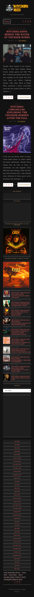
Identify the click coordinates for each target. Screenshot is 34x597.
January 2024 (17, 542)
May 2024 (17, 528)
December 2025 (17, 464)
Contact (24, 572)
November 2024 (17, 508)
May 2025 (17, 488)
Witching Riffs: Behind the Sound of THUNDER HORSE (17, 34)
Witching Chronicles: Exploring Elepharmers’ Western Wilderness (20, 359)
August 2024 (17, 518)
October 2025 (17, 471)
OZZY (5, 575)
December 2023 (17, 545)
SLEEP (20, 575)
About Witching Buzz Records (12, 572)
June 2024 (17, 525)
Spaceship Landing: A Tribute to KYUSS (15, 577)
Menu (7, 21)
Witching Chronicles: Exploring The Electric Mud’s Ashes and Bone (20, 295)
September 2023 (17, 555)
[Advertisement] (17, 416)
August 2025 (17, 478)
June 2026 (17, 444)
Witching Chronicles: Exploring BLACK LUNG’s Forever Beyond (21, 350)
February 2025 (17, 498)
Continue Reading (24, 97)
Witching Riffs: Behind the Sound (17, 28)
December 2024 (17, 505)
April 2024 (17, 531)
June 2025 (17, 485)
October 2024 (17, 511)
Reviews (17, 103)
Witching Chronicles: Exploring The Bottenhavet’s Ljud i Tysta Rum (20, 369)
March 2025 (17, 495)
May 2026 (17, 448)
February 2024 (17, 538)
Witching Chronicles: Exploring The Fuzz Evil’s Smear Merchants (20, 313)
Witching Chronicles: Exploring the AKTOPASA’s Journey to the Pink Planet (20, 342)
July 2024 (16, 521)
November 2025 (17, 468)
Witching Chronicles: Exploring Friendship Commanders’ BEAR (20, 304)
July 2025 (16, 481)
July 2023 (16, 562)
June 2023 (17, 565)
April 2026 (17, 451)
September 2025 (17, 474)
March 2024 (17, 535)
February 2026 (17, 458)
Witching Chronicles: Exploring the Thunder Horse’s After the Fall (17, 112)
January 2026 (17, 461)
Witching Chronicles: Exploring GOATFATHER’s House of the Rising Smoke (21, 322)
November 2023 (17, 548)
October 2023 (17, 552)
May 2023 (17, 568)
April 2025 (17, 491)
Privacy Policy (13, 575)
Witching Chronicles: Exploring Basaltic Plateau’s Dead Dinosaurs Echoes (20, 332)
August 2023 (17, 558)
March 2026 (17, 454)
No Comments (22, 40)
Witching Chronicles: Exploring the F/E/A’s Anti (20, 378)
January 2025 (17, 501)
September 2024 (17, 515)
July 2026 (16, 441)
